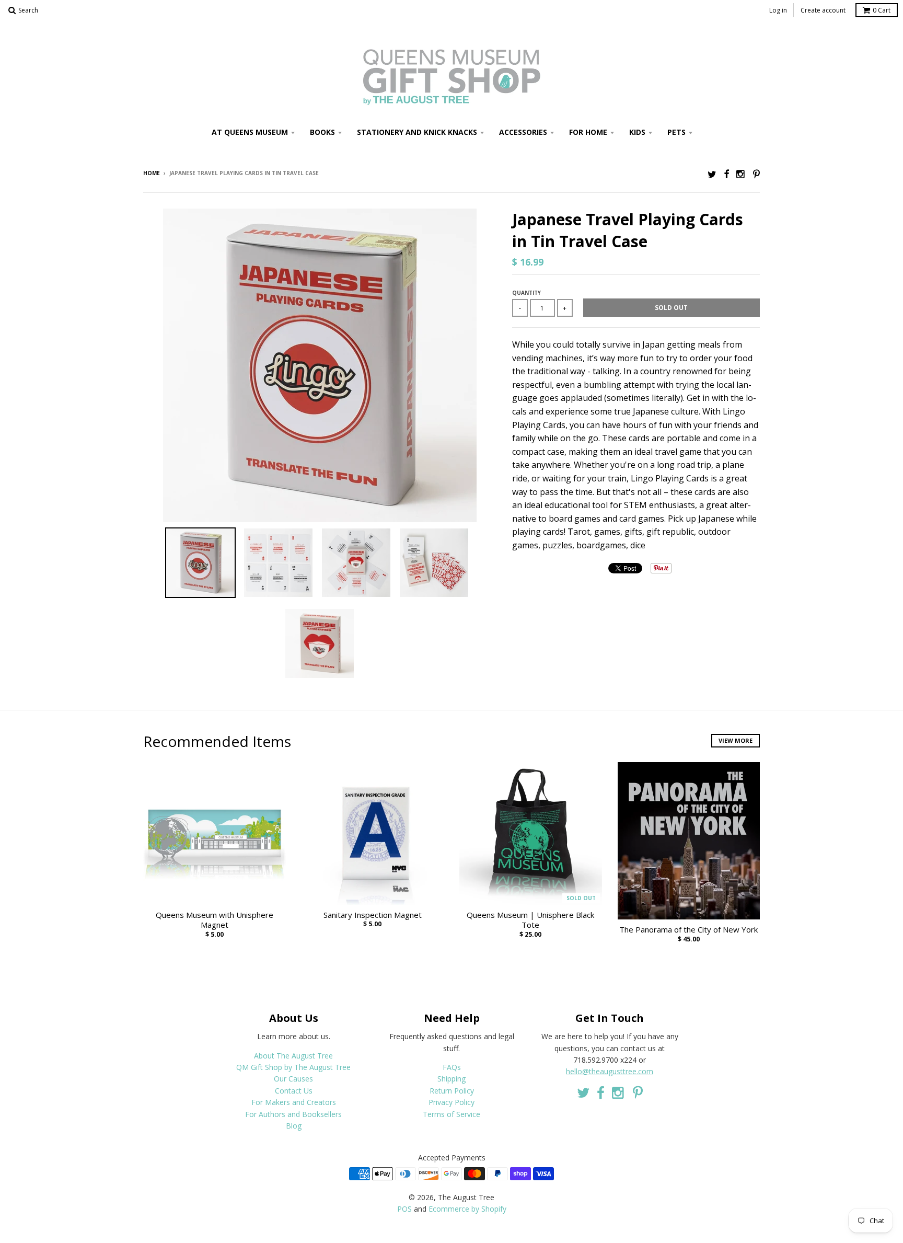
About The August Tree (293, 1056)
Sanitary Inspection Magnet (372, 915)
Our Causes (293, 1079)
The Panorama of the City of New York (688, 930)
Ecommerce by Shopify (467, 1209)
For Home (588, 132)
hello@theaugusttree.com (609, 1071)
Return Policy (452, 1091)
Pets (676, 132)
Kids (637, 132)
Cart (881, 10)
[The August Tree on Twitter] (712, 173)
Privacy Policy (451, 1102)
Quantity (526, 292)
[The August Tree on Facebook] (726, 173)
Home (151, 173)
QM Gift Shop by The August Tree (293, 1067)
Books (322, 132)
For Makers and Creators (293, 1102)
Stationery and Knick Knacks (417, 132)
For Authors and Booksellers (293, 1114)
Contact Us (293, 1091)
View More (735, 740)
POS (404, 1209)
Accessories (523, 132)
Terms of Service (451, 1114)
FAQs (452, 1067)
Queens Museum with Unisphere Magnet (214, 920)
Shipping (451, 1079)
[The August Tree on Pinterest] (756, 173)
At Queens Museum (250, 132)
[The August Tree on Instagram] (741, 173)
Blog (294, 1126)
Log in (778, 10)
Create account (823, 10)
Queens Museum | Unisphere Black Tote (530, 920)
